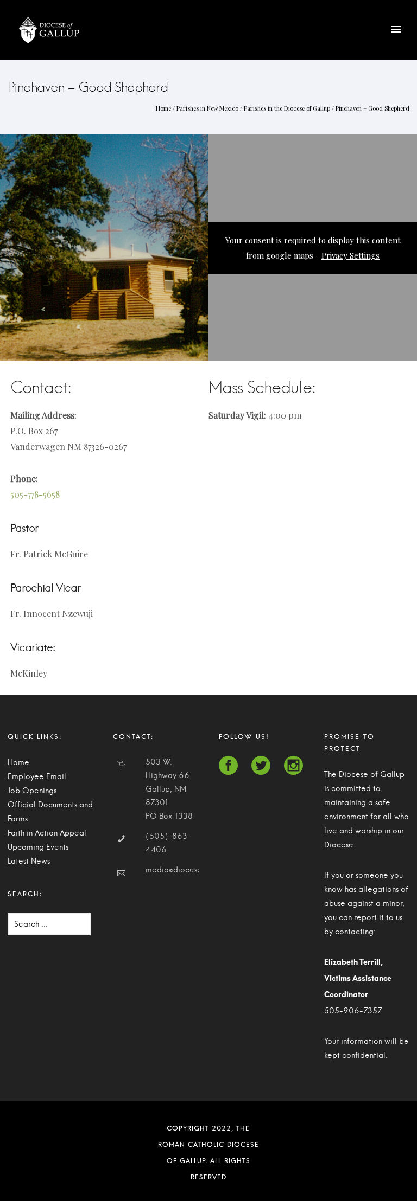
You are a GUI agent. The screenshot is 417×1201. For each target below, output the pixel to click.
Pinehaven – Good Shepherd (372, 108)
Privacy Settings (350, 255)
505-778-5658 (35, 494)
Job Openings (32, 791)
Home (163, 108)
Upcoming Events (38, 847)
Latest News (29, 861)
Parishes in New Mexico (207, 108)
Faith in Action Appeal (47, 833)
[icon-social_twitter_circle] (263, 766)
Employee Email (37, 777)
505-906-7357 (353, 1011)
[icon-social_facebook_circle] (231, 766)
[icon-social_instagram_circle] (293, 766)
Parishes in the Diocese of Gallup (287, 108)
